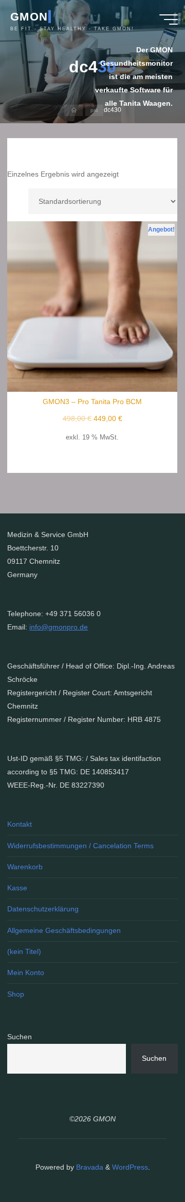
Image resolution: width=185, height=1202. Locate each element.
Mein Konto (25, 972)
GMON (28, 16)
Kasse (17, 888)
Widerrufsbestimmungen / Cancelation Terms (80, 846)
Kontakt (19, 824)
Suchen (19, 1037)
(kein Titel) (24, 951)
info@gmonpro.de (58, 627)
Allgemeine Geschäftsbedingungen (64, 930)
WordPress (130, 1167)
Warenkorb (25, 867)
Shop (15, 994)
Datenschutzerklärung (43, 909)
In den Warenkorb (98, 303)
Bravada (88, 1167)
